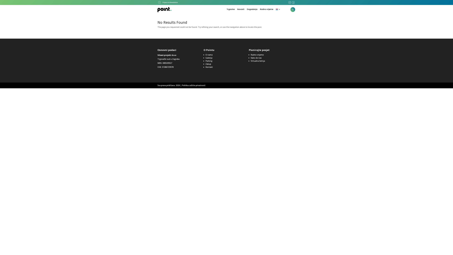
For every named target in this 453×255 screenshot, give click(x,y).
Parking (209, 61)
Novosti (240, 9)
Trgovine (231, 9)
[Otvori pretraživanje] (292, 9)
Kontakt (209, 67)
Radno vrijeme (266, 9)
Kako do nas (256, 58)
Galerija (209, 58)
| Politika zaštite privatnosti (192, 85)
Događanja (252, 9)
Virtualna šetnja (258, 61)
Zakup (208, 64)
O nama (209, 54)
